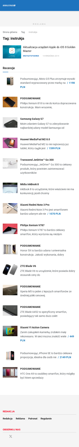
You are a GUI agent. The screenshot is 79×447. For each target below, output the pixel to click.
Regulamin (46, 418)
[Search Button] (74, 5)
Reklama (20, 418)
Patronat (32, 418)
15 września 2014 (50, 56)
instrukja (33, 32)
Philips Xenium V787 (32, 225)
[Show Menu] (67, 5)
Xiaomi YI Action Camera (34, 327)
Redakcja (7, 418)
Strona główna (10, 32)
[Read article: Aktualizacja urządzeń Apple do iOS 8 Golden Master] (12, 52)
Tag (23, 32)
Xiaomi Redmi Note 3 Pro (34, 204)
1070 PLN (55, 213)
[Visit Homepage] (9, 5)
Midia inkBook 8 (29, 184)
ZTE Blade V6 (28, 266)
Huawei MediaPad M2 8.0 (35, 139)
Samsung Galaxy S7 (32, 118)
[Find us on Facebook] (4, 437)
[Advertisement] (39, 15)
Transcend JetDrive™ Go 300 (37, 159)
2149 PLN (65, 357)
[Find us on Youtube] (17, 437)
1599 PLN (54, 148)
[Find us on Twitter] (10, 436)
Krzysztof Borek (31, 56)
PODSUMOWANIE (30, 98)
